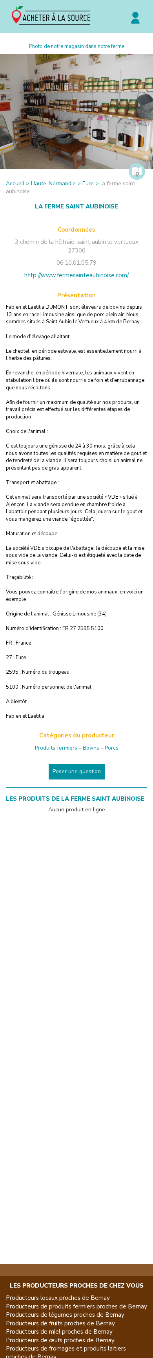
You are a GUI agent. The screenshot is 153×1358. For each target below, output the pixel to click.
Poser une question (77, 771)
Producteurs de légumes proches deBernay (65, 1315)
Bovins (91, 748)
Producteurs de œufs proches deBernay (60, 1340)
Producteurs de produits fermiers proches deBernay (76, 1306)
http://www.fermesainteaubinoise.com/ (76, 275)
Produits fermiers (56, 748)
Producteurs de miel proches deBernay (59, 1332)
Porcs (111, 748)
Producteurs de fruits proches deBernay (60, 1323)
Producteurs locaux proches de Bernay (58, 1298)
